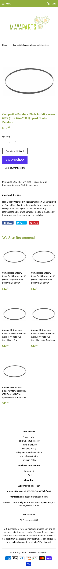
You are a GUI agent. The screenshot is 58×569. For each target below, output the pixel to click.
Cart (53, 4)
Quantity (6, 136)
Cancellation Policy (29, 456)
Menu (8, 4)
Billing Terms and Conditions (29, 452)
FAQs (29, 475)
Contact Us (29, 471)
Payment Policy (29, 460)
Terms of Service (29, 445)
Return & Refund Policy (29, 441)
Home (4, 45)
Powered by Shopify (37, 552)
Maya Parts (21, 552)
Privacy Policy (29, 437)
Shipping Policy (29, 448)
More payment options (14, 168)
